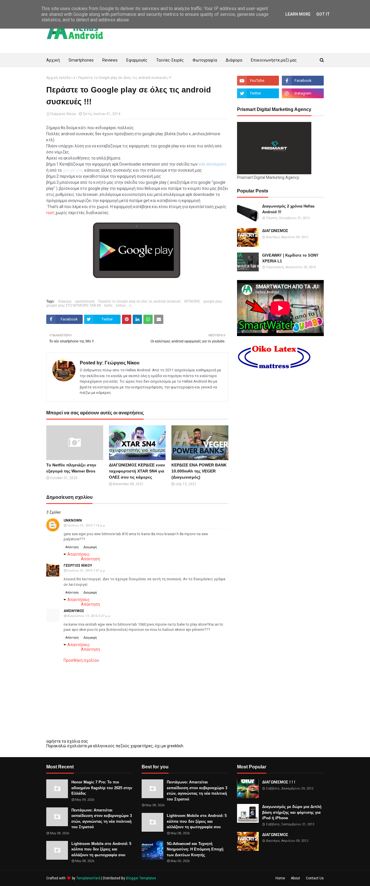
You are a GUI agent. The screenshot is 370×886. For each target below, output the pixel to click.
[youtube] (258, 81)
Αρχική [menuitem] (53, 60)
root (50, 212)
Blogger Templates (141, 878)
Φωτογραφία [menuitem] (205, 60)
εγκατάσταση (85, 301)
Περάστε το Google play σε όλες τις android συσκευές (139, 301)
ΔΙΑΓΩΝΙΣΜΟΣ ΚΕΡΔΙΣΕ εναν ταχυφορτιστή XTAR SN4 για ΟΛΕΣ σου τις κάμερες (137, 471)
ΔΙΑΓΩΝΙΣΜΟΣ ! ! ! (278, 782)
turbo (108, 305)
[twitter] (258, 93)
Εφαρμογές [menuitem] (136, 60)
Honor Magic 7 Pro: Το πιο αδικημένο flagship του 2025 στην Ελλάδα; (101, 788)
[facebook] (303, 81)
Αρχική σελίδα (58, 78)
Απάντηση (72, 547)
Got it (323, 14)
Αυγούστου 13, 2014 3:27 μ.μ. (89, 616)
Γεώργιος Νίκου (63, 114)
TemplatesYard (88, 878)
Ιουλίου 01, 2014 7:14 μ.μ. (86, 525)
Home (280, 878)
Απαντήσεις (78, 554)
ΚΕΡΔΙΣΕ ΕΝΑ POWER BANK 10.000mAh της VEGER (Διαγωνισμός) (199, 471)
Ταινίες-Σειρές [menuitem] (170, 60)
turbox (121, 305)
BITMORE (192, 301)
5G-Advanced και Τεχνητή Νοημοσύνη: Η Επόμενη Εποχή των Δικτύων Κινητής (195, 849)
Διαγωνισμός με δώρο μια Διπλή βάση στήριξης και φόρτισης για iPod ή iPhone (291, 812)
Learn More (297, 14)
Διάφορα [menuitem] (234, 60)
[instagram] (303, 93)
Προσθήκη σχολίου (81, 660)
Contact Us (315, 878)
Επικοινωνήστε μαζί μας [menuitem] (274, 60)
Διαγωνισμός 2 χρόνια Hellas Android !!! (288, 209)
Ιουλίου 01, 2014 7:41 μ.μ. (86, 570)
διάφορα (64, 301)
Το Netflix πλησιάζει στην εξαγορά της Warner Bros (71, 468)
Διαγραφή (90, 547)
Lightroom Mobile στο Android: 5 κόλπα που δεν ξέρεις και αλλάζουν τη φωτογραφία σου (101, 849)
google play (213, 301)
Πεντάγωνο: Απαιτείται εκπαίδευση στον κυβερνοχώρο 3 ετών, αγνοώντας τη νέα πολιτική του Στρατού (101, 818)
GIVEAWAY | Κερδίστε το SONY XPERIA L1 (290, 258)
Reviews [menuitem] (110, 60)
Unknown (73, 520)
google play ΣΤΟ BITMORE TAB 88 (73, 305)
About (295, 878)
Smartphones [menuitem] (81, 60)
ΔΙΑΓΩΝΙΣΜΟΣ (275, 231)
